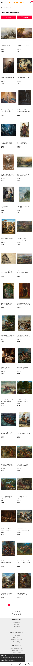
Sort (9, 17)
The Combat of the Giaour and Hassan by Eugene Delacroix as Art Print (23, 529)
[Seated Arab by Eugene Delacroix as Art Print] (8, 258)
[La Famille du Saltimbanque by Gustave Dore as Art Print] (8, 194)
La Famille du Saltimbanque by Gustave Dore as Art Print (6, 207)
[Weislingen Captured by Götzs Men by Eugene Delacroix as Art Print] (8, 323)
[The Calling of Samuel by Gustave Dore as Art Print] (24, 97)
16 (21, 605)
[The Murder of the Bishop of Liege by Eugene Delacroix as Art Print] (8, 516)
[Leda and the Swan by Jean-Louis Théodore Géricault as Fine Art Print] (24, 65)
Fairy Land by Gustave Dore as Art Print (23, 175)
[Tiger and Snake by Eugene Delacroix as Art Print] (24, 484)
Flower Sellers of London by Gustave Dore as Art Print (22, 142)
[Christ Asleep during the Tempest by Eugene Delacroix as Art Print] (8, 419)
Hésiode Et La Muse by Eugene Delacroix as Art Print (23, 561)
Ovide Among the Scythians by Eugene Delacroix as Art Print (23, 271)
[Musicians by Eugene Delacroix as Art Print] (8, 452)
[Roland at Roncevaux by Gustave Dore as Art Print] (8, 129)
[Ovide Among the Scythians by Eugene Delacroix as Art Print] (24, 258)
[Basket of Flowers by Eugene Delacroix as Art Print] (8, 484)
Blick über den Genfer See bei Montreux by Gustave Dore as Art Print (23, 207)
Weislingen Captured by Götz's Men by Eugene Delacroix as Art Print (7, 336)
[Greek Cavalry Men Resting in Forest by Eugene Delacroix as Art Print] (24, 387)
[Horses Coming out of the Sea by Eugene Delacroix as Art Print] (8, 387)
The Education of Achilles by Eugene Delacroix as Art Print (23, 239)
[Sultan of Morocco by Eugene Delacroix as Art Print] (8, 226)
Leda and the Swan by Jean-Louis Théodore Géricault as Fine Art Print (23, 78)
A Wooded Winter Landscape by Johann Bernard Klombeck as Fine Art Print (7, 46)
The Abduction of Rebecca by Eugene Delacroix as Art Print (7, 561)
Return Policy (16, 635)
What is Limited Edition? (16, 650)
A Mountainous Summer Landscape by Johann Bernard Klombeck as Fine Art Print (23, 46)
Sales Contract (16, 637)
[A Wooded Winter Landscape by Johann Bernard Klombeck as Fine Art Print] (8, 33)
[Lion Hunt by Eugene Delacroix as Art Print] (24, 452)
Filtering (26, 17)
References (16, 624)
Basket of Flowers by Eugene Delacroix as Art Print (7, 497)
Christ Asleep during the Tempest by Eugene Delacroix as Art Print (7, 432)
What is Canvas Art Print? (16, 648)
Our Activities (16, 626)
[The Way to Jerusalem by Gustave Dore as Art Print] (8, 162)
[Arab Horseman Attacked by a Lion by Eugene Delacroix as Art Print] (24, 581)
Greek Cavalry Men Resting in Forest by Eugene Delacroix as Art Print (23, 400)
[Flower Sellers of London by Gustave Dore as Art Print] (24, 129)
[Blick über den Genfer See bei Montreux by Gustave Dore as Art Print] (24, 194)
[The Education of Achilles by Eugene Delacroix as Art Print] (24, 226)
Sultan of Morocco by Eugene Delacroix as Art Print (7, 239)
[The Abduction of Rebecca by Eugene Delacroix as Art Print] (8, 548)
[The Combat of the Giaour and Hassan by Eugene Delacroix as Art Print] (24, 516)
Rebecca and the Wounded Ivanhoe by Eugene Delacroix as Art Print (7, 368)
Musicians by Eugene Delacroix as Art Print (7, 465)
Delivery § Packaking (16, 639)
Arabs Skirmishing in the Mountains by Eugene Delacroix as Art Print (7, 594)
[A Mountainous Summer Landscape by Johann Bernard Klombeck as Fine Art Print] (24, 33)
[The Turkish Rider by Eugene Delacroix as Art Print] (24, 419)
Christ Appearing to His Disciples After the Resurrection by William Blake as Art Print (7, 110)
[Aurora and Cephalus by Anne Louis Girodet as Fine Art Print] (8, 65)
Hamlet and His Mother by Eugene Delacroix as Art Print (23, 304)
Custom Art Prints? (16, 652)
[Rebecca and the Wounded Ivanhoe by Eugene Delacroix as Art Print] (8, 355)
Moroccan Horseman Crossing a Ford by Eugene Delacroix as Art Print (23, 368)
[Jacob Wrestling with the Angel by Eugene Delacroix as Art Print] (8, 291)
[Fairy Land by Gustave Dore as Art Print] (24, 162)
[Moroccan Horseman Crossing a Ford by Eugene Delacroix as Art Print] (24, 355)
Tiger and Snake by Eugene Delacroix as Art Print (23, 497)
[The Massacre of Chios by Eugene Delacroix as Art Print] (24, 323)
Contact (16, 628)
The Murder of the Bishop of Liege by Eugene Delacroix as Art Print (7, 529)
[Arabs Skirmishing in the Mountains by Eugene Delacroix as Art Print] (8, 581)
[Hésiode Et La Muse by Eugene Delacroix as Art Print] (24, 548)
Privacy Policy (16, 642)
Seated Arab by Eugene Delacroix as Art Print (7, 271)
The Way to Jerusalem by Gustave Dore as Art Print (7, 175)
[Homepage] (2, 7)
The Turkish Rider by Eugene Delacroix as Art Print (23, 432)
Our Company (16, 622)
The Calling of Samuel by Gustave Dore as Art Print (23, 110)
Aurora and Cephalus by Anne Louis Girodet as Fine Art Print (7, 78)
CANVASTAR (16, 2)
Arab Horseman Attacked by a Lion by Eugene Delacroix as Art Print (23, 594)
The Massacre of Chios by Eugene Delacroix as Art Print (23, 336)
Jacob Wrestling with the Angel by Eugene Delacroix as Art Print (7, 304)
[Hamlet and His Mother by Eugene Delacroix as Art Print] (24, 291)
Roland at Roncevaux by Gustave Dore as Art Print (7, 142)
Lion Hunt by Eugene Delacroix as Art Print (23, 465)
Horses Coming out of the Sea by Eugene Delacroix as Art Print (7, 400)
